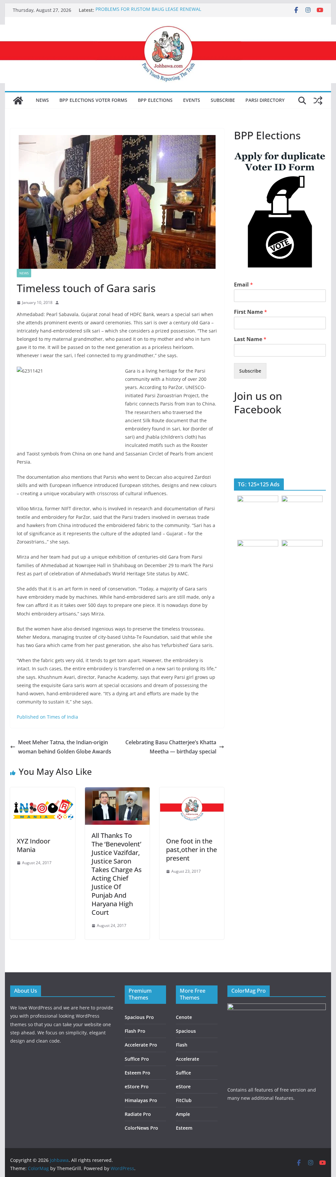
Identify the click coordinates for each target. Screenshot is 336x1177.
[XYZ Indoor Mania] (42, 792)
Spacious (186, 1031)
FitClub (184, 1100)
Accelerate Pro (141, 1045)
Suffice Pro (137, 1059)
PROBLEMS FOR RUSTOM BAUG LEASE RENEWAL (148, 10)
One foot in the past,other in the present (191, 850)
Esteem (184, 1128)
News (42, 100)
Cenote (184, 1017)
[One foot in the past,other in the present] (191, 792)
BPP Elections (155, 100)
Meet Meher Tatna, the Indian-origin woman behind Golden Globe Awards (64, 747)
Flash (181, 1045)
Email (243, 284)
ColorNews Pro (141, 1128)
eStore (183, 1086)
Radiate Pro (138, 1114)
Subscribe (223, 100)
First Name (250, 312)
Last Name (250, 339)
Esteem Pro (137, 1073)
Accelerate (187, 1059)
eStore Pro (137, 1086)
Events (191, 100)
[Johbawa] (18, 100)
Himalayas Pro (141, 1100)
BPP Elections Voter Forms (93, 100)
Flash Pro (135, 1031)
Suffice (183, 1073)
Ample (183, 1114)
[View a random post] (318, 100)
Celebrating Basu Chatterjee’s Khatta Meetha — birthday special (170, 747)
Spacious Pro (139, 1017)
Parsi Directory (264, 100)
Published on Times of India (47, 717)
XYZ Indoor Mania (33, 845)
